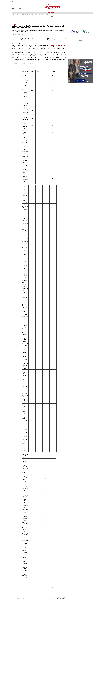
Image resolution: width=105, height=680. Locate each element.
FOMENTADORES (58, 1)
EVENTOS (75, 1)
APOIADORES (50, 1)
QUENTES (44, 1)
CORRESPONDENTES (67, 1)
